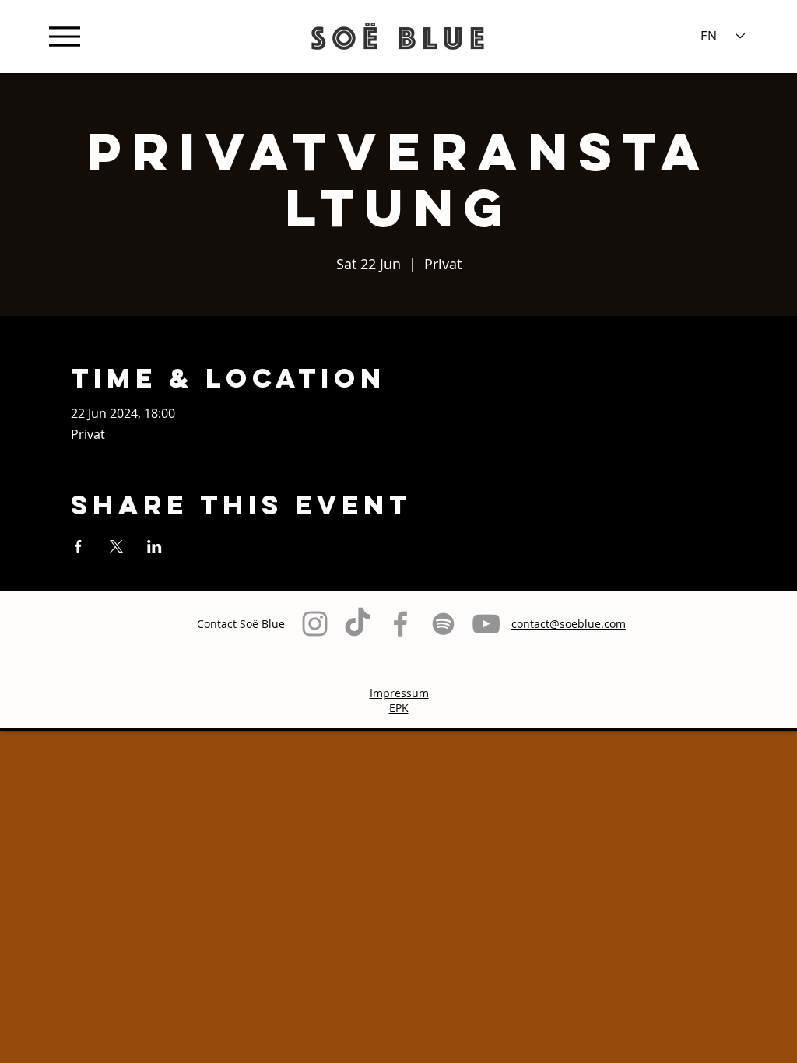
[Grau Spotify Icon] (443, 623)
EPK (399, 707)
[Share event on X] (116, 546)
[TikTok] (357, 623)
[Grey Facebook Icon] (400, 623)
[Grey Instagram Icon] (315, 623)
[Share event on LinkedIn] (154, 546)
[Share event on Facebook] (78, 546)
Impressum (399, 693)
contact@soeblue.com (568, 623)
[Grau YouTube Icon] (486, 623)
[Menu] (64, 36)
